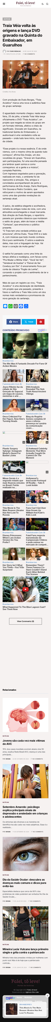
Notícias (7, 19)
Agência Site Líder (32, 992)
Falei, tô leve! (32, 990)
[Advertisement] (25, 656)
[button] (4, 3)
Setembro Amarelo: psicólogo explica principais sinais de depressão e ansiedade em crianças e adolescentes (25, 811)
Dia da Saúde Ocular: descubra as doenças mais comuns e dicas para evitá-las (24, 883)
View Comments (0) (25, 621)
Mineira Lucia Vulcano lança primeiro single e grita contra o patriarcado (25, 951)
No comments (30, 54)
